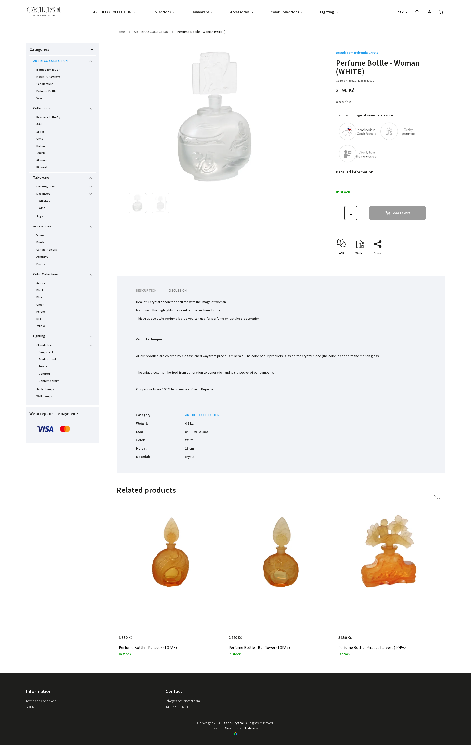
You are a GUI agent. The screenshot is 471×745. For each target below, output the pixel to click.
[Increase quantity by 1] (362, 213)
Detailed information (354, 172)
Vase (39, 98)
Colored (44, 374)
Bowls (40, 242)
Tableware (41, 177)
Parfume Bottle (46, 91)
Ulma (39, 138)
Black (40, 290)
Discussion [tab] (178, 290)
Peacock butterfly (48, 117)
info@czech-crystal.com (183, 701)
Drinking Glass (46, 186)
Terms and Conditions (41, 701)
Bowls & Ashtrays (48, 77)
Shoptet (229, 728)
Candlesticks (44, 84)
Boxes (40, 264)
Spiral (40, 131)
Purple (40, 311)
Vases (40, 235)
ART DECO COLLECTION (50, 60)
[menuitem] (118, 12)
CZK (400, 12)
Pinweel (41, 167)
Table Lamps (45, 389)
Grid (39, 124)
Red (38, 319)
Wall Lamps (44, 396)
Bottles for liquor (48, 69)
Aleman (41, 160)
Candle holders (46, 249)
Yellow (40, 326)
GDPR (30, 707)
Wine (42, 208)
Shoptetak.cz (251, 728)
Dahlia (40, 146)
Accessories (42, 226)
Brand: (357, 52)
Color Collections (46, 274)
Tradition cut (47, 359)
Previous (435, 495)
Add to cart (401, 213)
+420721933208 (177, 707)
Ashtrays (42, 256)
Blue (39, 297)
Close (411, 262)
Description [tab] (146, 290)
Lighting (39, 336)
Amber (40, 283)
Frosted (44, 366)
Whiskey (44, 201)
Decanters (43, 193)
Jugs (39, 216)
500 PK (40, 153)
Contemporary (49, 381)
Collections (41, 108)
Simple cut (46, 352)
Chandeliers (44, 345)
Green (40, 304)
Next (443, 495)
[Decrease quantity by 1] (339, 213)
